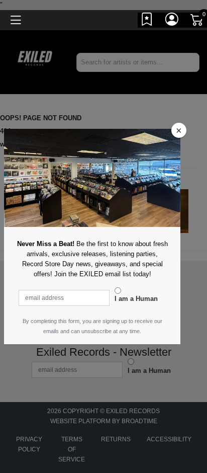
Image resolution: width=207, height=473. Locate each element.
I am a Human (136, 298)
